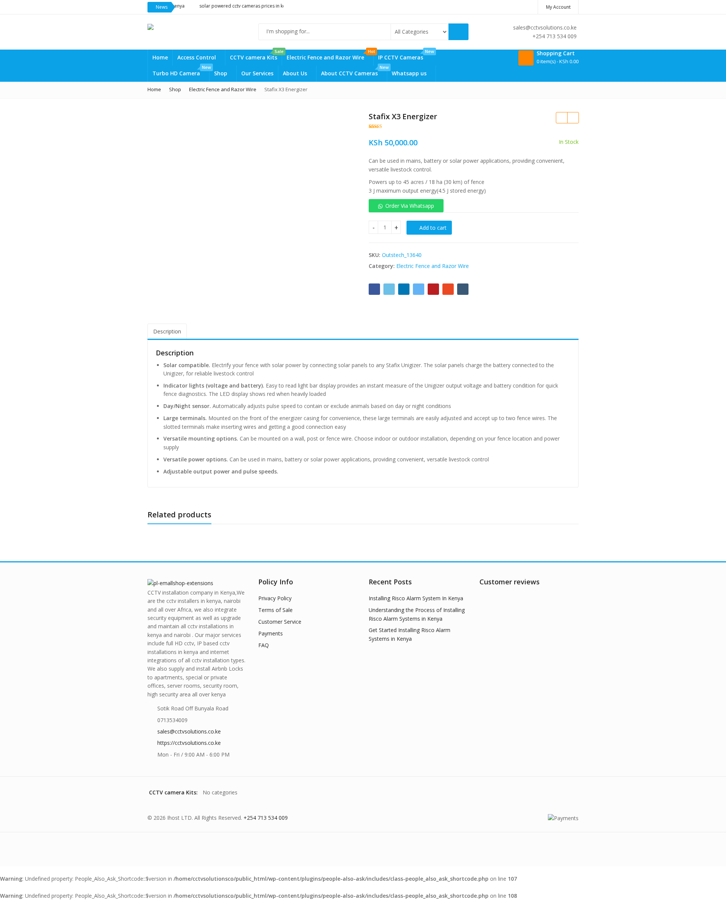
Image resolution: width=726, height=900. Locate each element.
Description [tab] (167, 331)
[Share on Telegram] (418, 289)
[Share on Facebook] (374, 289)
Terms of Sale (275, 609)
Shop (221, 73)
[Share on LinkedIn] (404, 289)
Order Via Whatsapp (409, 205)
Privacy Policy (275, 598)
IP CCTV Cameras (405, 55)
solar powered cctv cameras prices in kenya (230, 6)
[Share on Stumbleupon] (448, 289)
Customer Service (279, 621)
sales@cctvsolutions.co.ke (189, 731)
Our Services (257, 73)
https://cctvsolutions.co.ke (189, 742)
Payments (270, 633)
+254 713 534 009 (266, 817)
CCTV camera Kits (256, 55)
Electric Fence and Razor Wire (330, 55)
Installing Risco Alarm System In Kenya (416, 598)
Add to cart (433, 227)
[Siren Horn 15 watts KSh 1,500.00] (573, 117)
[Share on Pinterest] (433, 289)
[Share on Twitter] (389, 289)
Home (160, 57)
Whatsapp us (410, 73)
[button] (406, 205)
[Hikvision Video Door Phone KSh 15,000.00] (561, 117)
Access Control (197, 57)
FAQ (263, 645)
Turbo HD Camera (180, 71)
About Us (296, 73)
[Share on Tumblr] (462, 289)
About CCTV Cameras (354, 71)
